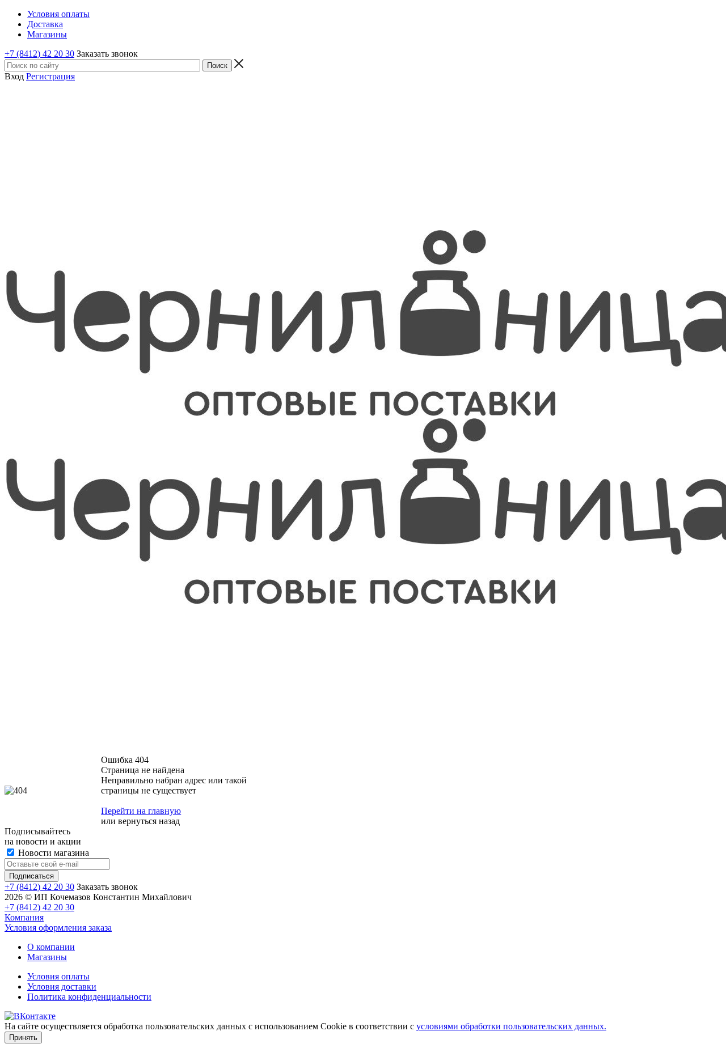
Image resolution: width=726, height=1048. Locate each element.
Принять (23, 1037)
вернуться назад (149, 821)
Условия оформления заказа (58, 927)
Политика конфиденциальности (89, 997)
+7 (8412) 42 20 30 (39, 53)
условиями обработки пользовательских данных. (511, 1026)
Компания (24, 917)
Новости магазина (52, 853)
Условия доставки (61, 986)
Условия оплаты (58, 976)
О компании (51, 947)
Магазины (47, 957)
